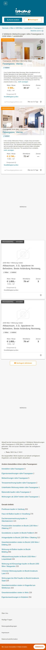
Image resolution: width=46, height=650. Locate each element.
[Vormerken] (41, 41)
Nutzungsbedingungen (9, 626)
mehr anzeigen (23, 82)
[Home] (23, 11)
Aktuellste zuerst (35, 31)
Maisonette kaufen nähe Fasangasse (16, 492)
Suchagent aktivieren (24, 363)
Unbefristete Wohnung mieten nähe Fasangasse (20, 487)
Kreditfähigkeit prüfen (11, 96)
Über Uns (5, 613)
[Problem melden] (40, 102)
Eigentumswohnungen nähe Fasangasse (17, 473)
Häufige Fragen (7, 620)
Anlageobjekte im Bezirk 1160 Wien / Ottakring (19, 538)
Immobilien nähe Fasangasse (13, 469)
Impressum (5, 633)
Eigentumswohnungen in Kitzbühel (15, 597)
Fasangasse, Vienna (13, 64)
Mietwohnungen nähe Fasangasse (15, 478)
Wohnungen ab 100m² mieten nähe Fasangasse (20, 497)
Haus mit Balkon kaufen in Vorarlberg (16, 514)
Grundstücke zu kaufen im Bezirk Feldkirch (18, 533)
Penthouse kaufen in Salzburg (13, 509)
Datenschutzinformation (10, 639)
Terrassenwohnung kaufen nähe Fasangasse (19, 483)
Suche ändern (14, 20)
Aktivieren (39, 647)
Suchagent (34, 20)
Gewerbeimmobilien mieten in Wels (15, 593)
